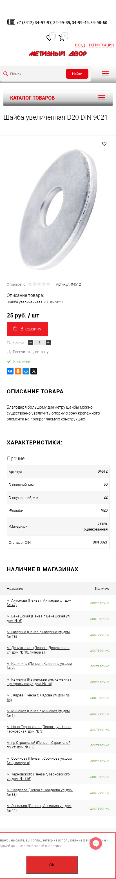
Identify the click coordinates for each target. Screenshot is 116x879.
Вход (80, 45)
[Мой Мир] (26, 371)
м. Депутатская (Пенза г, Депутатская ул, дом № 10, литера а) (38, 650)
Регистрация (101, 45)
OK (52, 865)
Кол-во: (18, 342)
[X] (33, 371)
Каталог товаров (32, 97)
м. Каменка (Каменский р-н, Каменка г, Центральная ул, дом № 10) (39, 681)
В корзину (31, 329)
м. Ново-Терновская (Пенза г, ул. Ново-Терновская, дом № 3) (39, 729)
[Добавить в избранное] (104, 144)
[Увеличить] (58, 210)
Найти (77, 74)
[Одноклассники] (18, 371)
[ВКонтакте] (10, 371)
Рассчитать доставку (30, 351)
